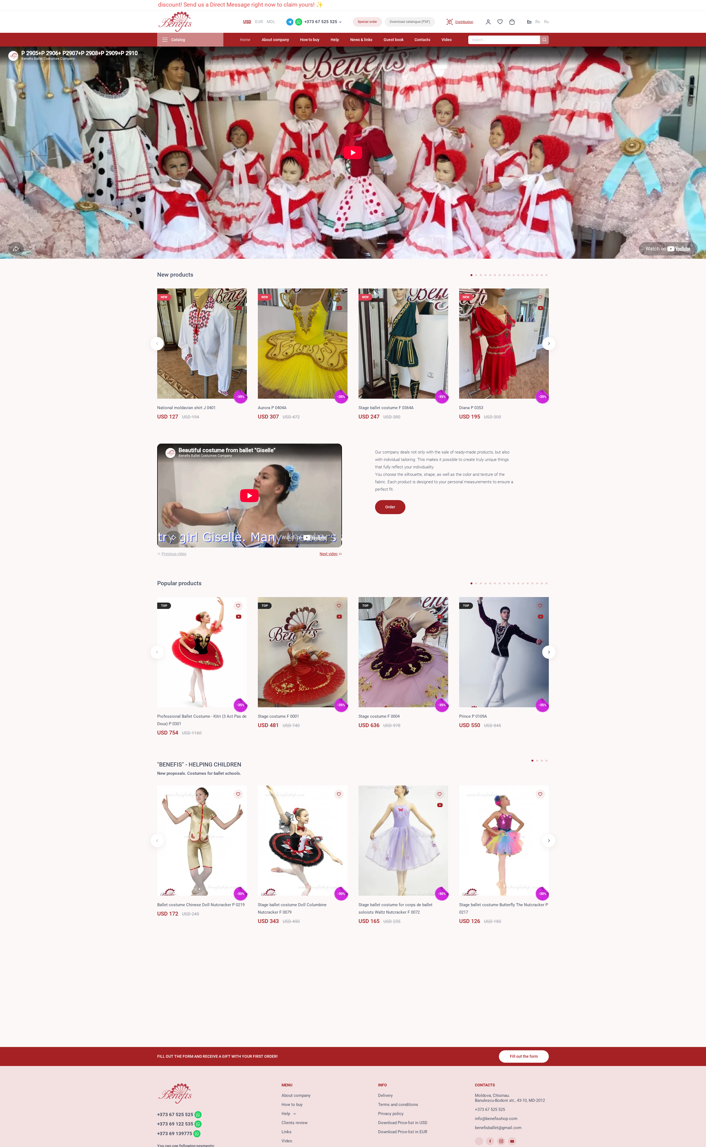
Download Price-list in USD (402, 1122)
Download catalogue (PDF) (410, 22)
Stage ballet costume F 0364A (386, 407)
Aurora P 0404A (272, 407)
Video (447, 39)
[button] (471, 275)
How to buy (309, 39)
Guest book (393, 39)
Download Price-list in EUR (402, 1131)
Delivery (385, 1095)
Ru (546, 21)
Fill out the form (524, 1056)
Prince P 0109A (473, 716)
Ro (537, 21)
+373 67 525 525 (320, 21)
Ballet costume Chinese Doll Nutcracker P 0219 (201, 904)
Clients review (294, 1122)
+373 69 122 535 (175, 1124)
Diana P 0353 (471, 407)
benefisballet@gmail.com (498, 1127)
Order (390, 507)
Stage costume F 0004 (379, 716)
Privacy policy (390, 1113)
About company (275, 39)
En (529, 21)
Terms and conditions (398, 1104)
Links (287, 1131)
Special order (367, 22)
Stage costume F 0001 (278, 716)
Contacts (422, 39)
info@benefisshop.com (496, 1118)
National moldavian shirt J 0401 (186, 407)
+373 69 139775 (174, 1133)
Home (245, 39)
